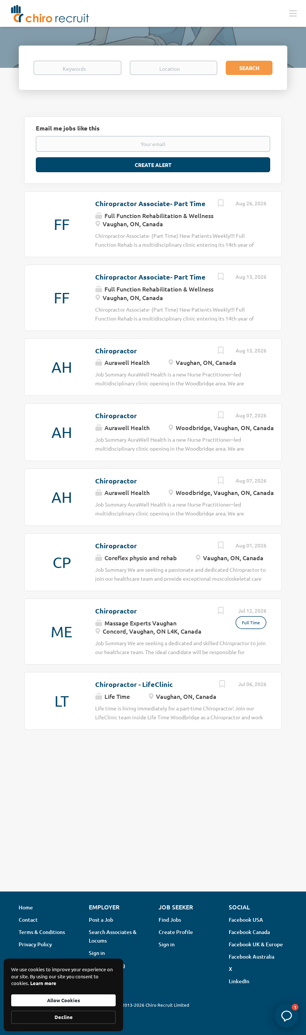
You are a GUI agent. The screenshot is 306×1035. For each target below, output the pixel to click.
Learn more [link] (43, 983)
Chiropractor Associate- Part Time (150, 203)
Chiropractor (116, 350)
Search (249, 67)
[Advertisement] (153, 826)
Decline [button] (63, 1017)
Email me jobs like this (68, 128)
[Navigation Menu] (293, 13)
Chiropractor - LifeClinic (134, 684)
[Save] (220, 203)
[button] (287, 1016)
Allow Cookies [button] (63, 1000)
